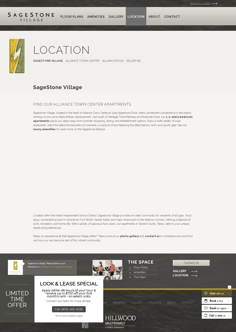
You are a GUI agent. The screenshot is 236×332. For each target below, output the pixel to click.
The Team (140, 277)
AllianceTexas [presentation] (113, 61)
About (171, 302)
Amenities (140, 272)
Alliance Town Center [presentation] (82, 61)
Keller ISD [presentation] (133, 61)
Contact (188, 302)
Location (180, 275)
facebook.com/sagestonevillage (56, 266)
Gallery (179, 271)
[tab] (48, 61)
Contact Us (191, 263)
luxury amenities (44, 129)
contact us (152, 236)
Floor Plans (141, 267)
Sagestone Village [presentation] (48, 61)
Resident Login (200, 3)
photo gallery (129, 236)
